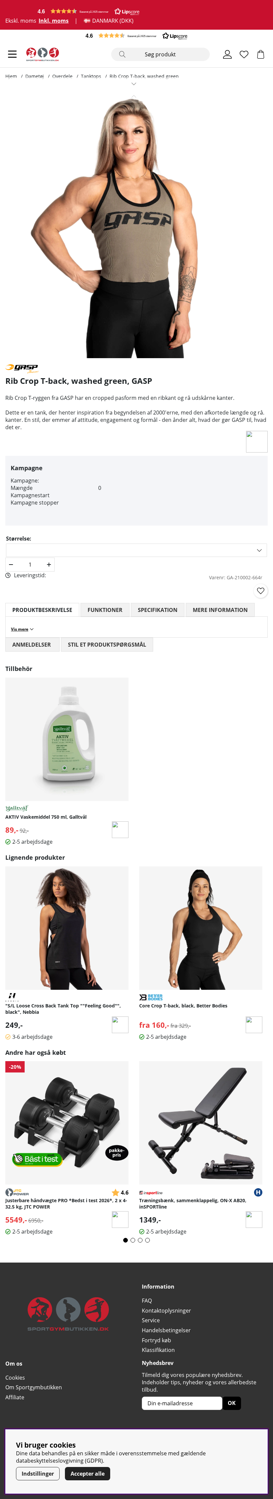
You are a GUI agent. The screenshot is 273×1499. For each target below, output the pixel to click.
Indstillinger (38, 1473)
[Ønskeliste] (244, 54)
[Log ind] (227, 54)
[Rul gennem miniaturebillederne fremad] (133, 83)
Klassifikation (158, 1350)
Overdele (62, 76)
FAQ (147, 1300)
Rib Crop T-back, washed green (144, 76)
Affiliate (14, 1397)
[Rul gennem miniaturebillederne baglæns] (133, 96)
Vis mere (19, 629)
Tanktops (91, 76)
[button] (88, 11)
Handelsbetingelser (166, 1330)
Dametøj (34, 76)
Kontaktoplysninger (166, 1310)
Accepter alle (88, 1473)
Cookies (15, 1377)
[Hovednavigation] (12, 54)
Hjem (11, 76)
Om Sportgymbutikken (33, 1387)
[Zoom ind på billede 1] (134, 224)
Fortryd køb (156, 1340)
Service (151, 1320)
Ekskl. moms (20, 20)
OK (232, 1403)
